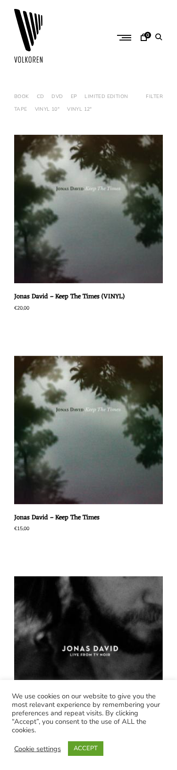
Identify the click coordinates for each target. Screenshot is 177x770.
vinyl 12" (79, 109)
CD (40, 96)
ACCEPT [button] (86, 748)
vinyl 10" (47, 109)
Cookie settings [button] (37, 749)
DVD (57, 96)
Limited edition (106, 96)
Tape (20, 109)
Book (21, 96)
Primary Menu (125, 37)
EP (74, 96)
